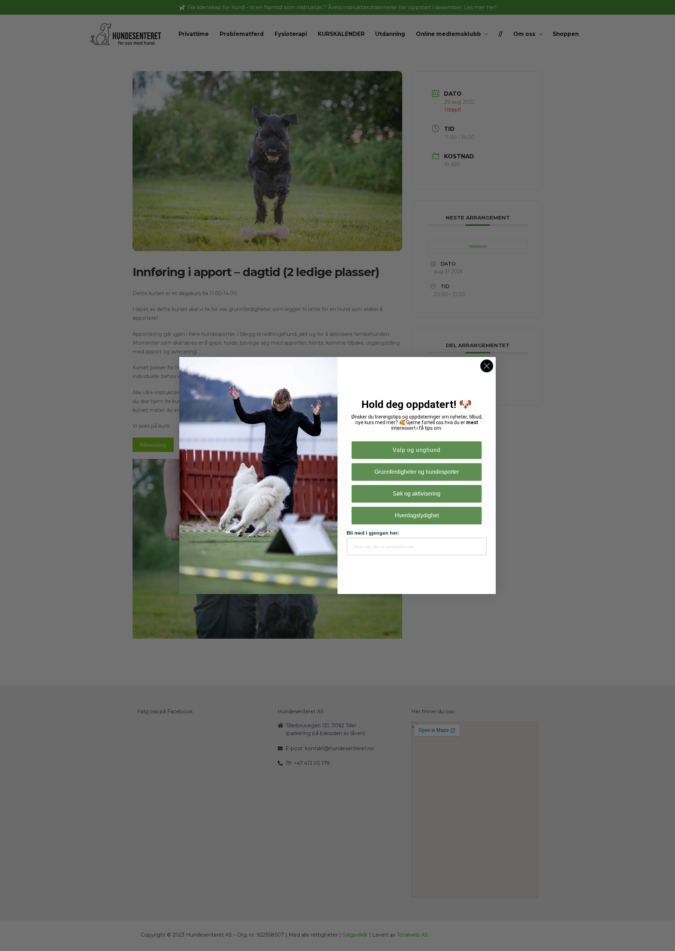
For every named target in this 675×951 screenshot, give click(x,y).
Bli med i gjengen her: (373, 533)
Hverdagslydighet (417, 515)
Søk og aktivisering (417, 494)
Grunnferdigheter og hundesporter (416, 472)
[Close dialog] (487, 366)
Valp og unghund (417, 450)
